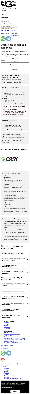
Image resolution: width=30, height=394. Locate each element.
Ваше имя (15, 61)
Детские (6, 325)
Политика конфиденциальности (12, 342)
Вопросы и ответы (9, 341)
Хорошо (15, 391)
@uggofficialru (15, 35)
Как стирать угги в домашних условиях (15, 338)
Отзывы (6, 374)
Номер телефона (14, 64)
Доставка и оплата (9, 332)
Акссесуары (7, 327)
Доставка (6, 373)
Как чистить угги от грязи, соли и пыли (15, 337)
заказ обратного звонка (8, 30)
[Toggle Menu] (3, 3)
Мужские (6, 324)
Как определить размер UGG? (12, 334)
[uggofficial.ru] (9, 9)
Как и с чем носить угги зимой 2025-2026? (15, 339)
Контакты (6, 377)
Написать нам (4, 348)
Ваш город (15, 58)
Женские (6, 322)
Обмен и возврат (8, 335)
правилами (9, 387)
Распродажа (7, 328)
